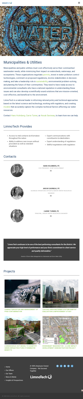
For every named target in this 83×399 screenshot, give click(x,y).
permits (46, 74)
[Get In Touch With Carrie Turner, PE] (51, 216)
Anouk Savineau (48, 115)
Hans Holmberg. (18, 115)
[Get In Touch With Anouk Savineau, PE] (51, 196)
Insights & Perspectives (14, 380)
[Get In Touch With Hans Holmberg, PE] (51, 171)
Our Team (9, 374)
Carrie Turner (32, 115)
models (7, 107)
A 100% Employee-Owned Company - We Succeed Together (39, 368)
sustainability (42, 81)
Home (8, 367)
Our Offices (10, 370)
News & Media (11, 377)
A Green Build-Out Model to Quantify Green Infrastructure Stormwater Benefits (21, 348)
